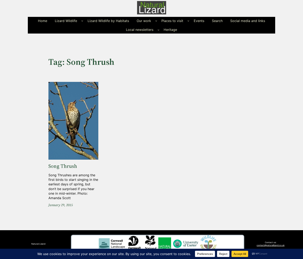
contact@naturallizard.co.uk (270, 245)
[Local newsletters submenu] (158, 30)
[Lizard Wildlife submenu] (82, 21)
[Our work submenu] (156, 21)
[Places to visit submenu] (188, 21)
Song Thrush (62, 166)
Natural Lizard (38, 244)
